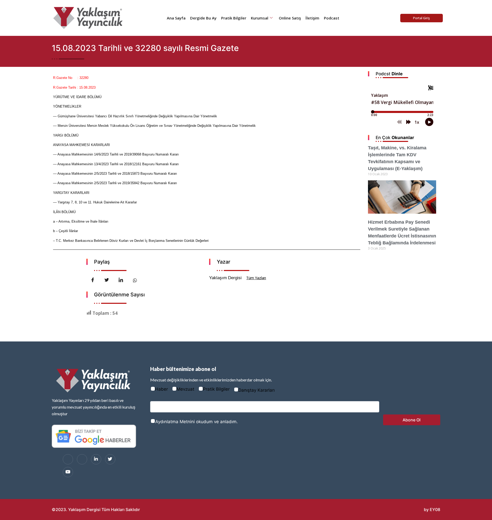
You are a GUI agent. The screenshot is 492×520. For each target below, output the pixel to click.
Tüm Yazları (256, 277)
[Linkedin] (96, 459)
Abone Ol (412, 419)
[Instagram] (82, 459)
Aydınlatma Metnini (175, 421)
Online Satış (290, 17)
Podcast (331, 17)
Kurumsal (259, 17)
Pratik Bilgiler (233, 17)
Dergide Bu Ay (203, 17)
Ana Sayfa (176, 17)
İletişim (312, 17)
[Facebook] (68, 459)
